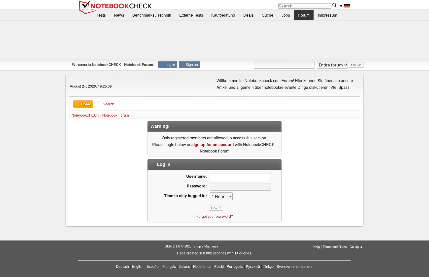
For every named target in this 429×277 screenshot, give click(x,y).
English (137, 266)
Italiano (184, 266)
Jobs (286, 15)
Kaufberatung (223, 15)
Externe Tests (191, 15)
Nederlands (202, 266)
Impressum (327, 15)
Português (235, 266)
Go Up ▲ (356, 246)
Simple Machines (205, 246)
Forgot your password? (214, 216)
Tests (101, 15)
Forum (304, 15)
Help (316, 246)
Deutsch (122, 266)
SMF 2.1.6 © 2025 (178, 246)
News (119, 15)
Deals (248, 15)
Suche (267, 15)
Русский (253, 266)
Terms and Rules (335, 246)
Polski (219, 266)
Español (152, 266)
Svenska (283, 266)
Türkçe (268, 266)
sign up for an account (212, 144)
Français (169, 266)
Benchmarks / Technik (151, 15)
